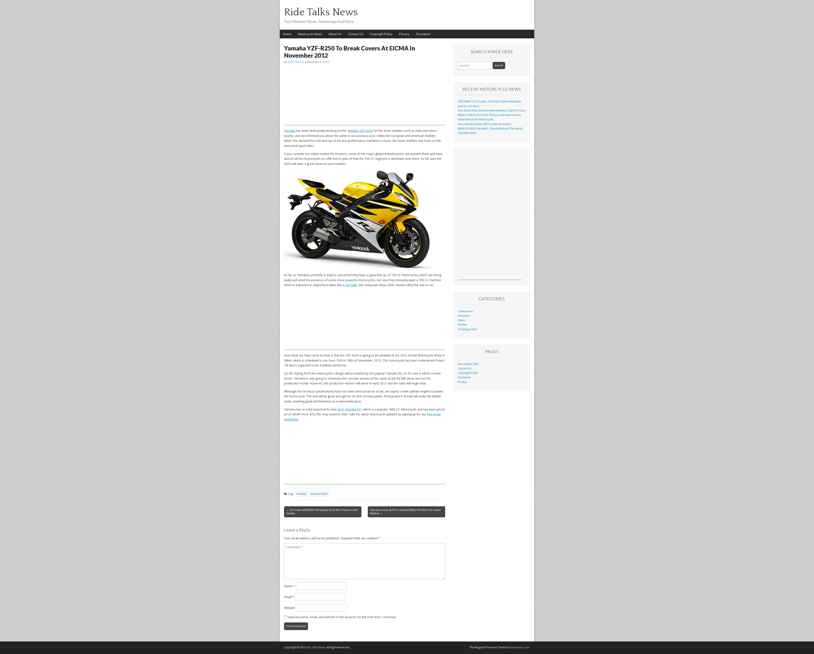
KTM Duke (350, 285)
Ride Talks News (321, 12)
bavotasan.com (520, 647)
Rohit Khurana (295, 62)
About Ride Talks (468, 364)
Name (289, 586)
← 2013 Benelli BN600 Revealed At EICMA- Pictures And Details (321, 511)
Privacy (404, 34)
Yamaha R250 (319, 494)
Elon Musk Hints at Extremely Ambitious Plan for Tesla (491, 110)
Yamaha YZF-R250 (360, 131)
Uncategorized (467, 329)
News (461, 320)
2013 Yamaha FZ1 (349, 409)
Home (287, 34)
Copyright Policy (381, 34)
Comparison (465, 311)
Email (289, 597)
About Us (335, 34)
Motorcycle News (310, 34)
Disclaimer (423, 34)
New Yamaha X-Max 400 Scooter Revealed (484, 124)
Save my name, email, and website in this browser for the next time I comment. (342, 617)
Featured (463, 315)
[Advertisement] (364, 95)
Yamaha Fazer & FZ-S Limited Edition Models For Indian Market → (405, 511)
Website (289, 608)
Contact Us (356, 34)
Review (462, 324)
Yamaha (289, 131)
